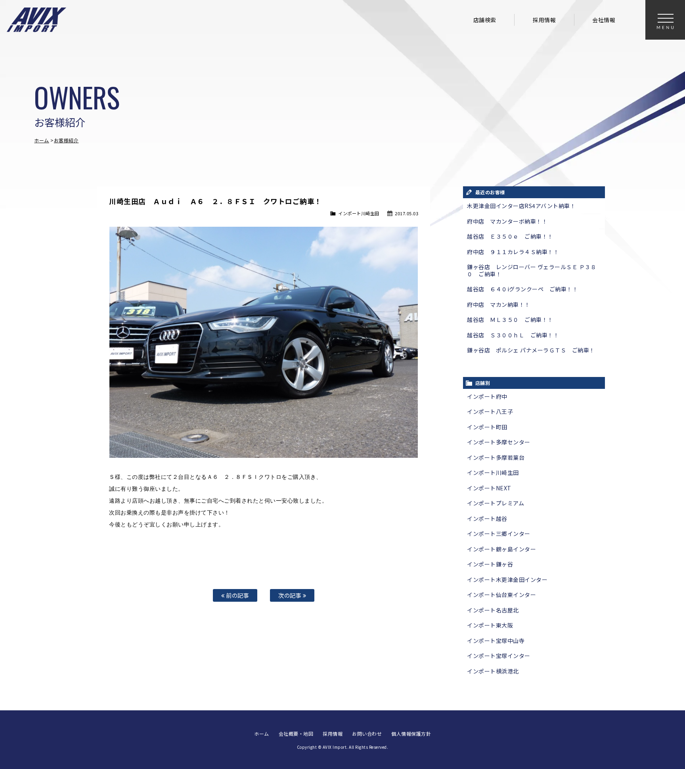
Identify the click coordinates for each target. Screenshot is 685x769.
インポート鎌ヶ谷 (490, 564)
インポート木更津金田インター (507, 579)
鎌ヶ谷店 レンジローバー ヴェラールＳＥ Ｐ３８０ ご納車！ (531, 270)
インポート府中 (487, 396)
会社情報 (603, 20)
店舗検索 (484, 20)
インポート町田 (487, 427)
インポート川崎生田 (358, 213)
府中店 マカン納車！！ (498, 304)
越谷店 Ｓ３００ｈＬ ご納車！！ (513, 335)
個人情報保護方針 (411, 733)
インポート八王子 (490, 411)
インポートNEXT (489, 488)
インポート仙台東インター (501, 595)
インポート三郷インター (498, 534)
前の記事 (237, 595)
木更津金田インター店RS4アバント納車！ (521, 206)
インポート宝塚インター (498, 656)
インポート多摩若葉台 (495, 457)
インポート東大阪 (490, 625)
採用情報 (544, 20)
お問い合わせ (367, 733)
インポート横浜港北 (493, 671)
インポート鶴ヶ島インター (501, 549)
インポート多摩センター (498, 442)
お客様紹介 (66, 140)
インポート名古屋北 (493, 610)
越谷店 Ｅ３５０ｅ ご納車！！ (510, 236)
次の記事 (290, 595)
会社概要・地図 (296, 733)
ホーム (41, 140)
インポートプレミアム (495, 503)
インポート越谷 (487, 518)
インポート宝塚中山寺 (495, 641)
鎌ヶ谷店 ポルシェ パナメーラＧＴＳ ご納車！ (531, 350)
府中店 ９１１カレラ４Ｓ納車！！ (513, 252)
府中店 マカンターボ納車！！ (507, 221)
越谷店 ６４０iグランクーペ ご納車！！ (522, 289)
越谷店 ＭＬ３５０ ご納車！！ (510, 319)
